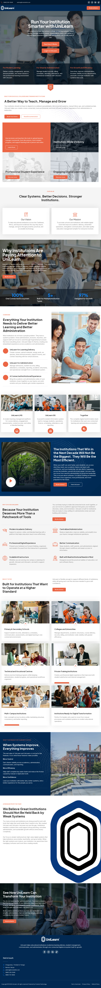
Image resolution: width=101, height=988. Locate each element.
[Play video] (11, 482)
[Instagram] (92, 2)
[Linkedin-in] (95, 2)
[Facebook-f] (88, 2)
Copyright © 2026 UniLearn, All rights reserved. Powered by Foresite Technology (24, 984)
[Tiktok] (98, 2)
